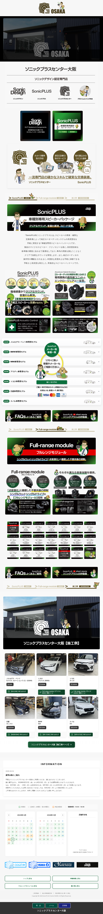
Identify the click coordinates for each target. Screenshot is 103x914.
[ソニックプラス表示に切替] (68, 126)
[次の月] (62, 815)
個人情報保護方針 (47, 893)
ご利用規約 (36, 893)
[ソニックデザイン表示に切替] (35, 126)
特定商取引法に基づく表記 (62, 893)
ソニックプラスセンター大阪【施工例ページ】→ (51, 744)
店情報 (64, 905)
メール (51, 905)
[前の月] (8, 815)
